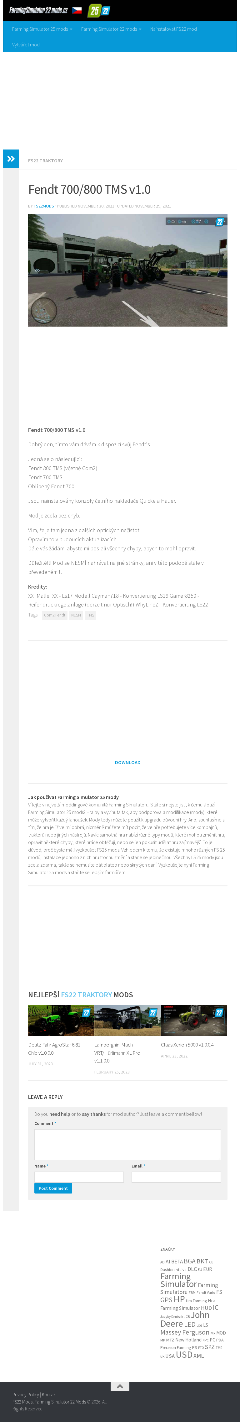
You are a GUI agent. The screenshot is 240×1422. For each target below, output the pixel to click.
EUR (207, 1269)
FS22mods (44, 206)
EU (200, 1269)
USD (184, 1354)
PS (194, 1347)
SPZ (210, 1347)
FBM (192, 1292)
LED (190, 1324)
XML (198, 1355)
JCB (187, 1316)
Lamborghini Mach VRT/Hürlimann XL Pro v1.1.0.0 (117, 1052)
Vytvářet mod (26, 44)
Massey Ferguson (185, 1332)
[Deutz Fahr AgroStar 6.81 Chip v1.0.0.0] (61, 1020)
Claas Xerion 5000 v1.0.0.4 (187, 1044)
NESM (76, 615)
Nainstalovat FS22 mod (173, 29)
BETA (177, 1261)
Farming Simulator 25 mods (40, 29)
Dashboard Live (173, 1269)
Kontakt (49, 1395)
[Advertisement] (120, 99)
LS (205, 1325)
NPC (205, 1340)
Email (138, 1166)
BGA (190, 1261)
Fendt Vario (206, 1292)
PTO (201, 1348)
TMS (90, 615)
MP (162, 1340)
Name (41, 1166)
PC (212, 1340)
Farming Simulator (178, 1279)
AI (168, 1261)
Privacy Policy (25, 1395)
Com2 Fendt (54, 615)
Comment (45, 1123)
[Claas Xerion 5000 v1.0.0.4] (194, 1020)
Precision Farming (175, 1347)
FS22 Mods (22, 1402)
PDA (219, 1340)
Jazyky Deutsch (171, 1316)
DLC (192, 1268)
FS (219, 1291)
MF (213, 1333)
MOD (221, 1333)
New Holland (188, 1340)
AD (162, 1262)
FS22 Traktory (45, 160)
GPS (166, 1299)
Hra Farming (196, 1301)
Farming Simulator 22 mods (109, 29)
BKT (202, 1261)
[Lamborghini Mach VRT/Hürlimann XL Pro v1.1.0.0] (127, 1020)
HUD (206, 1307)
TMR (219, 1348)
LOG (199, 1326)
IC (215, 1307)
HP (179, 1299)
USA (170, 1356)
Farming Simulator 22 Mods (60, 1402)
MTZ (170, 1340)
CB (211, 1262)
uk (162, 1356)
